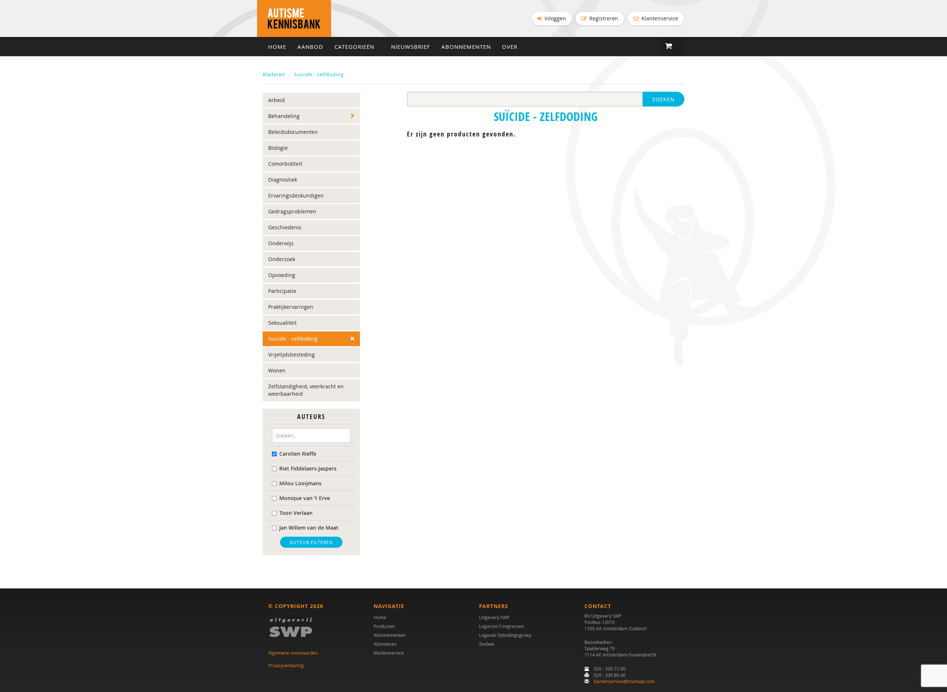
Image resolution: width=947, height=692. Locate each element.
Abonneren (385, 644)
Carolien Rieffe (297, 453)
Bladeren (274, 74)
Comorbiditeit (285, 163)
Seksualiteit (282, 322)
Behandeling (284, 115)
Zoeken (663, 99)
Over (510, 46)
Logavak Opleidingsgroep (505, 635)
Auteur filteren (311, 542)
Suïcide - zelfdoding (319, 74)
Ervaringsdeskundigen (296, 195)
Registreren (603, 18)
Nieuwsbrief (410, 46)
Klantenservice (659, 18)
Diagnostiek (282, 179)
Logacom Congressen (501, 626)
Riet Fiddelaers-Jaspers (308, 468)
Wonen (277, 370)
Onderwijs (281, 243)
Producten (384, 626)
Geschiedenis (284, 227)
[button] (672, 46)
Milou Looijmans (300, 483)
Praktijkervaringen (290, 306)
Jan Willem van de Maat (308, 527)
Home (277, 46)
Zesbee (486, 644)
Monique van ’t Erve (304, 498)
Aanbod (310, 46)
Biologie (278, 147)
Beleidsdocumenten (293, 131)
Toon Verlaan (296, 512)
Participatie (282, 290)
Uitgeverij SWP (494, 617)
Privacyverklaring (286, 665)
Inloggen (554, 18)
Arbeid (276, 100)
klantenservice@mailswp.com (624, 681)
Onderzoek (281, 259)
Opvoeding (281, 275)
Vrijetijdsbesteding (291, 354)
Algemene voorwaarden (293, 653)
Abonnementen (466, 46)
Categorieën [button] (355, 46)
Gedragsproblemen (292, 211)
